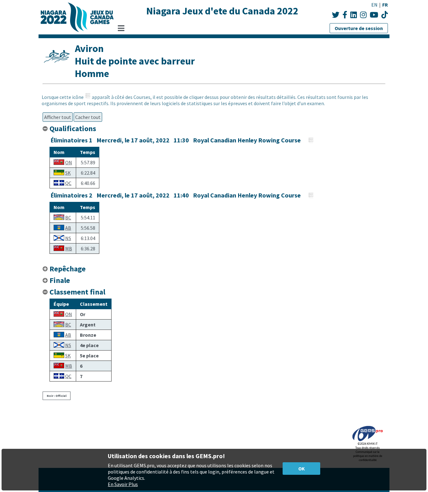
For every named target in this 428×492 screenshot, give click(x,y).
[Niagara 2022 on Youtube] (374, 15)
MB (68, 248)
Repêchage (68, 269)
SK (68, 173)
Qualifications (73, 128)
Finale (60, 280)
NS (68, 238)
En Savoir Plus (123, 484)
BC (68, 217)
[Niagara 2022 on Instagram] (363, 15)
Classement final (77, 292)
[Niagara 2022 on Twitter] (335, 15)
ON (68, 162)
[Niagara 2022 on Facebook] (344, 15)
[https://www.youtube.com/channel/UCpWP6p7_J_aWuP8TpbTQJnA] (384, 15)
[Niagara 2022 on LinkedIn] (353, 15)
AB (68, 228)
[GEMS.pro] (367, 441)
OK (301, 468)
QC (68, 183)
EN (374, 5)
